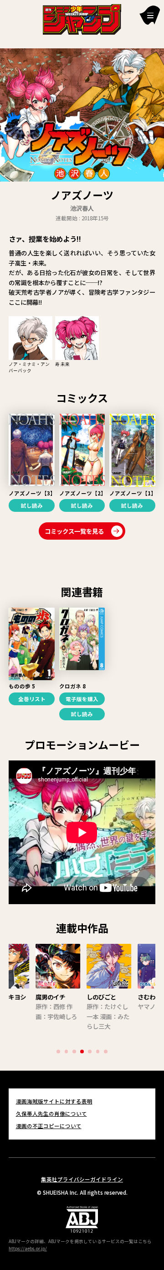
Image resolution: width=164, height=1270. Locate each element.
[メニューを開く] (149, 14)
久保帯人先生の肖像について (51, 1113)
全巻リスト (32, 699)
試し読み (32, 505)
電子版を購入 (82, 699)
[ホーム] (82, 18)
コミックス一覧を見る (74, 531)
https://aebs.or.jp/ (28, 1248)
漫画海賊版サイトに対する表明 (54, 1101)
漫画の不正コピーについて (49, 1125)
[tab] (58, 1051)
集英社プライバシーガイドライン (82, 1179)
